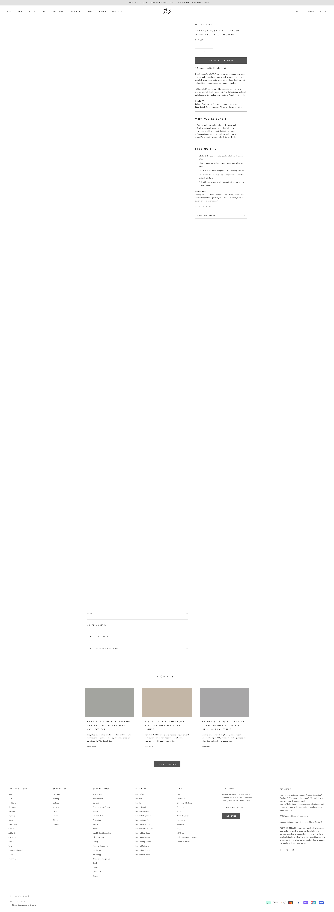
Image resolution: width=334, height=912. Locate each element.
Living (55, 811)
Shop (43, 11)
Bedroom (56, 794)
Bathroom (56, 803)
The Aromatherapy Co (101, 858)
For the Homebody (142, 824)
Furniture (11, 811)
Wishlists (116, 11)
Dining (55, 815)
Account (300, 11)
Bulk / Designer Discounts (187, 837)
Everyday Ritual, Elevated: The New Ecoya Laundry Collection (108, 725)
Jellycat (95, 824)
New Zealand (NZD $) (20, 896)
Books (10, 854)
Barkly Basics (98, 798)
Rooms (89, 11)
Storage (11, 841)
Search (311, 11)
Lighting (11, 815)
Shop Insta (58, 11)
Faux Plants (12, 824)
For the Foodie (141, 807)
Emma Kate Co (99, 815)
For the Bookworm (142, 837)
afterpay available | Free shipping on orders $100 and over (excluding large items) (167, 3)
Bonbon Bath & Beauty (101, 807)
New (20, 11)
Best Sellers (12, 803)
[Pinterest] (210, 206)
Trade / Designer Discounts (102, 648)
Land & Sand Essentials (102, 833)
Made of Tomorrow (100, 846)
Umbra (95, 867)
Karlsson (96, 828)
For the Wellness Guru (144, 828)
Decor (10, 820)
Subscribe (231, 816)
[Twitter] (206, 206)
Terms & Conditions (98, 637)
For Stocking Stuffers (143, 841)
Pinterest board (201, 197)
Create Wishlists (183, 841)
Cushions (12, 837)
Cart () (323, 11)
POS (12, 905)
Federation (97, 820)
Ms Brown (97, 850)
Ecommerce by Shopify (27, 905)
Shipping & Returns (98, 625)
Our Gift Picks (140, 794)
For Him (138, 798)
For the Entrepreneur (143, 815)
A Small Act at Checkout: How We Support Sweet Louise (165, 725)
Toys (10, 846)
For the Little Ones (142, 811)
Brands (102, 11)
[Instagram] (287, 849)
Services (180, 807)
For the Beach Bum (142, 850)
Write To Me (97, 871)
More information (206, 216)
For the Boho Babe (142, 854)
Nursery (56, 798)
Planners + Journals (15, 850)
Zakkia (95, 876)
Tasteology (97, 854)
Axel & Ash (97, 794)
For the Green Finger (143, 820)
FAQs (90, 613)
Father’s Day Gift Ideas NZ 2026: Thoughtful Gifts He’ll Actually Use (223, 725)
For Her (138, 803)
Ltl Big (95, 841)
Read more (91, 746)
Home (9, 11)
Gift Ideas (74, 11)
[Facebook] (203, 206)
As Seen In (181, 820)
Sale (10, 798)
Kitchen (56, 807)
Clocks (11, 828)
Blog (130, 11)
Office (55, 820)
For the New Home (142, 833)
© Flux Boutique (18, 902)
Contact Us (181, 798)
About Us (180, 824)
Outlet (31, 11)
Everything (12, 858)
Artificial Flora (204, 25)
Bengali (96, 803)
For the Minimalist (142, 846)
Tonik (95, 863)
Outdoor (56, 824)
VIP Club (180, 833)
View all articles (167, 764)
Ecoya (95, 811)
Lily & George (98, 837)
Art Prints (12, 833)
